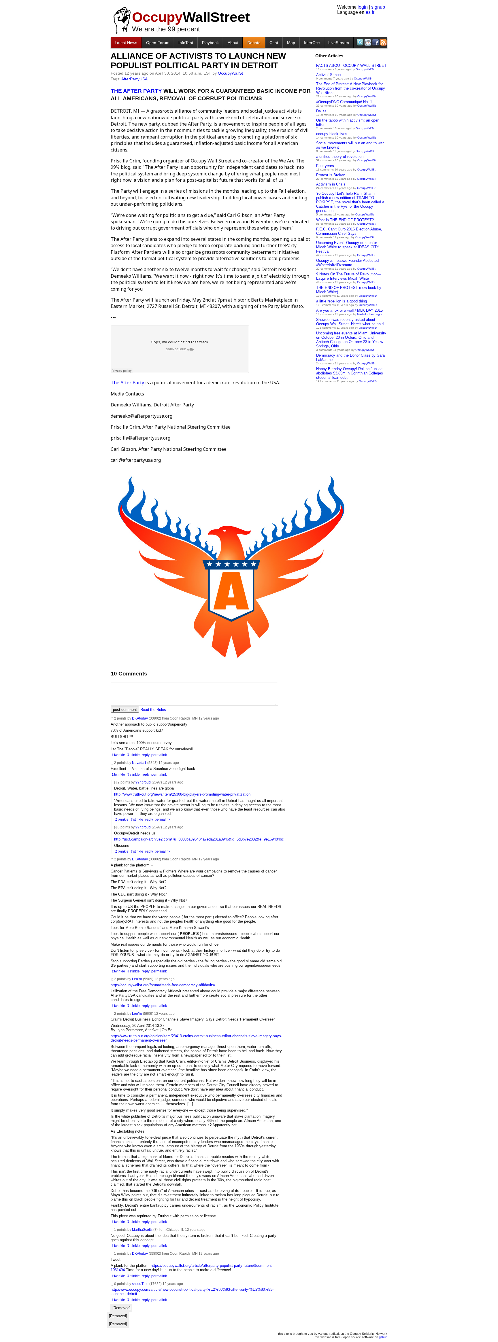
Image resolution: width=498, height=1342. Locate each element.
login (363, 7)
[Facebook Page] (375, 42)
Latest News (126, 42)
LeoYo (137, 979)
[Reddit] (367, 42)
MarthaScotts (142, 1229)
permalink (159, 755)
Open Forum (157, 42)
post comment (125, 709)
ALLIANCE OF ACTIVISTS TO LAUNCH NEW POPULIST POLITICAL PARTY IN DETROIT (198, 60)
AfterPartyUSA (134, 79)
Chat (273, 42)
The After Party (127, 382)
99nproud (143, 782)
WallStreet (191, 17)
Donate (254, 42)
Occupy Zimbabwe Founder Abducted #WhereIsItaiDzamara (347, 262)
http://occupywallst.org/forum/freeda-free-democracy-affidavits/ (163, 985)
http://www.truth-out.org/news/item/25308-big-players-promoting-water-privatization (182, 794)
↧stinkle (133, 755)
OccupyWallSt (365, 69)
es (368, 12)
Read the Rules (153, 709)
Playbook (210, 42)
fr (373, 12)
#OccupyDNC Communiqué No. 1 (344, 102)
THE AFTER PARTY (136, 91)
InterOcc (312, 42)
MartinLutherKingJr (369, 314)
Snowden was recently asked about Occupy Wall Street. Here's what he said (350, 321)
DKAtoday (140, 718)
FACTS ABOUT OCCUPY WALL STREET (351, 65)
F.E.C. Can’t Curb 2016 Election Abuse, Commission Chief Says (349, 231)
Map (291, 42)
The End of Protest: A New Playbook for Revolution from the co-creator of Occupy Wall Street (350, 88)
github (383, 1337)
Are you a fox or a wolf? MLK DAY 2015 (349, 310)
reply (146, 755)
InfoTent (185, 42)
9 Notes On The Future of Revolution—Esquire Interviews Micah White (348, 276)
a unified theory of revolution (339, 156)
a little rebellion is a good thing (341, 301)
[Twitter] (359, 42)
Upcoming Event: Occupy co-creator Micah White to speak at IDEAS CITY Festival (347, 247)
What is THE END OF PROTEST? (345, 220)
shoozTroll (140, 1284)
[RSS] (383, 42)
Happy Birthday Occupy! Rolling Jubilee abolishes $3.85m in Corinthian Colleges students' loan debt (349, 373)
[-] (112, 718)
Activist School (329, 75)
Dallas (321, 111)
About (233, 42)
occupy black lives (331, 134)
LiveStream (338, 42)
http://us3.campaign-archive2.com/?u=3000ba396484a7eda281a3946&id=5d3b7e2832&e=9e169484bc (199, 839)
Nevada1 (139, 762)
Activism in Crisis (331, 184)
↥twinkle (118, 755)
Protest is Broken (330, 175)
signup (378, 7)
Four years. (325, 166)
